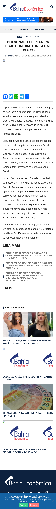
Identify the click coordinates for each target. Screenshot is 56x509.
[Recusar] (52, 501)
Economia (23, 29)
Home (19, 37)
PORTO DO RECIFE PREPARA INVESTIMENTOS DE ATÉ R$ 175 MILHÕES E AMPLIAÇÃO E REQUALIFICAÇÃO (24, 277)
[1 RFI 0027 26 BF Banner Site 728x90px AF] (28, 20)
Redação (9, 55)
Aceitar (23, 505)
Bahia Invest (41, 29)
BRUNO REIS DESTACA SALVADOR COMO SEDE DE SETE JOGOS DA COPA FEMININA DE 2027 (28, 255)
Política (7, 29)
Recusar (33, 505)
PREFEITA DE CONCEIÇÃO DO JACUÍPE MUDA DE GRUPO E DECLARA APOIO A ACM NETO (29, 265)
